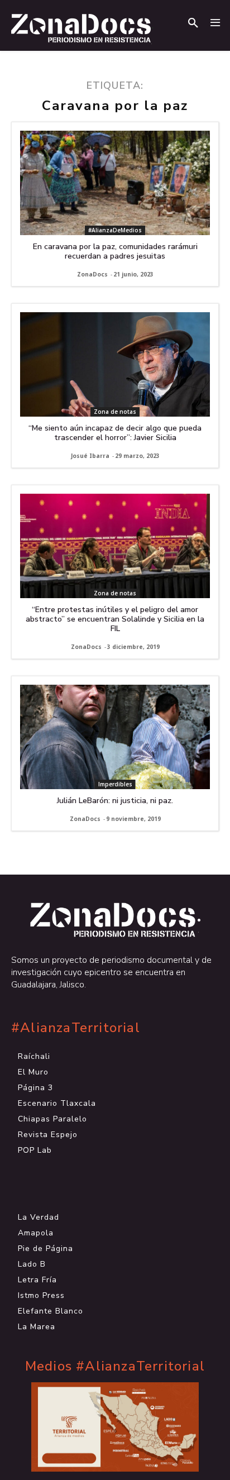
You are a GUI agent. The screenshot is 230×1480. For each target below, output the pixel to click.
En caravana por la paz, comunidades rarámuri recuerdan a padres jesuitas (115, 251)
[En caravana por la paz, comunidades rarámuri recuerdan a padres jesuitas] (115, 183)
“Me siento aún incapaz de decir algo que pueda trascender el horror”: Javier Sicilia (115, 433)
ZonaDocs (92, 274)
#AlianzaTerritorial (75, 1028)
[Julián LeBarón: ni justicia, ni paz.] (115, 737)
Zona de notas (115, 412)
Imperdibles (115, 784)
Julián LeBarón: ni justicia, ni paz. (115, 800)
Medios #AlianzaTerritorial (115, 1366)
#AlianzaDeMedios (115, 230)
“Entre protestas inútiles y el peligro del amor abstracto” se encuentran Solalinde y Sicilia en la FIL (115, 619)
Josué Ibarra (90, 456)
